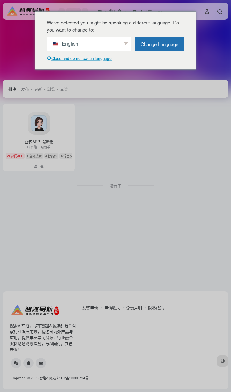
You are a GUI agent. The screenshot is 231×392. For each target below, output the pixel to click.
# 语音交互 (68, 156)
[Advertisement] (115, 244)
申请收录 (112, 307)
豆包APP (39, 141)
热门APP (17, 156)
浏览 (51, 89)
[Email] (41, 363)
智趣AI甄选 (47, 377)
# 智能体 (51, 156)
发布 (25, 89)
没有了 (115, 186)
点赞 (64, 89)
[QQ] (28, 363)
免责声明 (134, 307)
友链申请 (90, 307)
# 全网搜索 (34, 156)
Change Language (159, 43)
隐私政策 (156, 307)
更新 (38, 89)
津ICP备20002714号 (72, 377)
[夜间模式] (222, 361)
